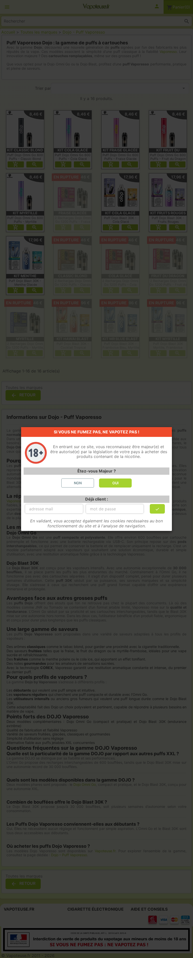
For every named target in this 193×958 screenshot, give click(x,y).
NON (78, 483)
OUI (115, 483)
